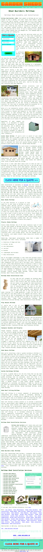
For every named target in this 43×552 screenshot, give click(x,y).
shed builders (5, 194)
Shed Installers (32, 520)
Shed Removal (15, 512)
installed (4, 313)
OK (27, 551)
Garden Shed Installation (17, 517)
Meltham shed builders (18, 425)
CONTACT (33, 7)
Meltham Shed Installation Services (16, 470)
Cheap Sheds (13, 511)
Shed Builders (5, 519)
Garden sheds (5, 139)
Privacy (41, 540)
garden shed (4, 137)
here (2, 465)
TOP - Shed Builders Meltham (9, 528)
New (5, 540)
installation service (35, 43)
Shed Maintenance (18, 509)
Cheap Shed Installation (34, 511)
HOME (23, 7)
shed (23, 53)
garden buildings (6, 377)
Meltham (26, 184)
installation (18, 74)
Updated (8, 540)
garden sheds (12, 437)
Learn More (23, 551)
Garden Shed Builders (26, 514)
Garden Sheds (30, 517)
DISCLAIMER (39, 7)
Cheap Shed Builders (31, 509)
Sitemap (2, 540)
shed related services (21, 446)
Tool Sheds (29, 516)
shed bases (31, 366)
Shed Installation (15, 523)
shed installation (25, 118)
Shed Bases (15, 514)
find (6, 453)
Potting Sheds (5, 512)
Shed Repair (33, 512)
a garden (14, 19)
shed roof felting (7, 412)
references (4, 129)
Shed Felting (22, 511)
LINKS (26, 7)
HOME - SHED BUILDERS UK (21, 535)
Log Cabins (8, 509)
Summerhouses (5, 517)
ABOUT (30, 7)
